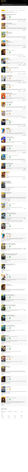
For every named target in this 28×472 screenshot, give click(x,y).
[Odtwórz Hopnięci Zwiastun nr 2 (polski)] (3, 400)
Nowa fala (7, 223)
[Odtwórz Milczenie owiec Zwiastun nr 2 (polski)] (3, 379)
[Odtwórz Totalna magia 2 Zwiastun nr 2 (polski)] (3, 287)
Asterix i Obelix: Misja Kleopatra (10, 243)
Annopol (21, 411)
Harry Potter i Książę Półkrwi (10, 315)
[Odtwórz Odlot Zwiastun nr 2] (3, 157)
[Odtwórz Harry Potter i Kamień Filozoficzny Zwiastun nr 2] (3, 216)
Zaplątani (7, 335)
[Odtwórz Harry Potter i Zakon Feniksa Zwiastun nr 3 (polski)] (3, 328)
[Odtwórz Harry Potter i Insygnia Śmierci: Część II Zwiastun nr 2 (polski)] (3, 256)
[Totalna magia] (3, 359)
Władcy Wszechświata (9, 163)
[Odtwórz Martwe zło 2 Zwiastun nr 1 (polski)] (3, 348)
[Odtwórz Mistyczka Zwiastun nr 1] (3, 369)
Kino (3, 2)
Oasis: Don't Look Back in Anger (10, 264)
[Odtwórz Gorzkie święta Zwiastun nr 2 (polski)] (3, 131)
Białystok (22, 418)
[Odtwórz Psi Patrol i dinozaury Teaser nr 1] (3, 26)
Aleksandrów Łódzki (10, 411)
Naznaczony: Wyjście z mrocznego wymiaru (12, 67)
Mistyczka (7, 366)
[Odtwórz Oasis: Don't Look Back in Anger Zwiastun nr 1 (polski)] (3, 267)
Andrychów (15, 411)
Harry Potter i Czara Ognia (10, 294)
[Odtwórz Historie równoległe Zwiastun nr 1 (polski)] (3, 113)
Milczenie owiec (8, 376)
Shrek (7, 202)
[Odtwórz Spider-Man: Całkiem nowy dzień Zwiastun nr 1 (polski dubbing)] (3, 17)
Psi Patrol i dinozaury (9, 23)
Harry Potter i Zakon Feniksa (10, 325)
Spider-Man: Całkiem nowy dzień (11, 14)
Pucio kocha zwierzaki (9, 32)
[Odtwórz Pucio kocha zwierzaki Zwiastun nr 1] (3, 35)
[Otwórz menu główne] (26, 1)
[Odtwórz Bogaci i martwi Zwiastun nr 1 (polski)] (3, 122)
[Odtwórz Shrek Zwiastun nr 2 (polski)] (3, 205)
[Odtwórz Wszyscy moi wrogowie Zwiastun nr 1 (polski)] (3, 105)
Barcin (15, 415)
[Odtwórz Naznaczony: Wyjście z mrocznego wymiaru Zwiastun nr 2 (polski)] (3, 70)
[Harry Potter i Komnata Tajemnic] (3, 308)
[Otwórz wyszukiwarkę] (22, 1)
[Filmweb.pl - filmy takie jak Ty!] (3, 1)
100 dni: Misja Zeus (9, 192)
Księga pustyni (8, 41)
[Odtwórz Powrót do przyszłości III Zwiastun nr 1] (3, 140)
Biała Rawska (9, 418)
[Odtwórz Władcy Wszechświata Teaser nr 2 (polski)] (3, 166)
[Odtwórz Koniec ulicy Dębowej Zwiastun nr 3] (3, 78)
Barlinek (21, 415)
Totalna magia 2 (8, 284)
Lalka (7, 172)
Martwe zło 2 (8, 345)
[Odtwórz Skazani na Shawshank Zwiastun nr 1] (3, 148)
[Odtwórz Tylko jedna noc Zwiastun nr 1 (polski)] (3, 87)
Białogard (15, 418)
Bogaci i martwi (8, 120)
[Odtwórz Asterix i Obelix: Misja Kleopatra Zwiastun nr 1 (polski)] (3, 246)
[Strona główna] (1, 2)
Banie (8, 415)
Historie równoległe (9, 110)
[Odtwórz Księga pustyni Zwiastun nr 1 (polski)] (3, 43)
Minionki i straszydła (9, 93)
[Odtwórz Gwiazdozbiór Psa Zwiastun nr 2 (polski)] (3, 185)
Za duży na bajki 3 (8, 386)
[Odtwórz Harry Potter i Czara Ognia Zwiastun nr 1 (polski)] (3, 297)
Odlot (7, 154)
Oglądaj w (18, 73)
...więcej (24, 19)
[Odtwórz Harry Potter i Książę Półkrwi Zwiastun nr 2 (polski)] (3, 318)
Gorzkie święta (8, 233)
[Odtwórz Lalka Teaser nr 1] (3, 175)
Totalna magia (8, 356)
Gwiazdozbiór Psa (8, 182)
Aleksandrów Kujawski (3, 411)
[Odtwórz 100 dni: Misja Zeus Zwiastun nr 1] (3, 195)
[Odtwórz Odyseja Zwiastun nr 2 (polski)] (3, 52)
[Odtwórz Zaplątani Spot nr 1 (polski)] (3, 338)
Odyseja (7, 49)
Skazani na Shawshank (9, 145)
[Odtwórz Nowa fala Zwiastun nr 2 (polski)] (3, 226)
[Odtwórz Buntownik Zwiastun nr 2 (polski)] (3, 61)
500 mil (7, 274)
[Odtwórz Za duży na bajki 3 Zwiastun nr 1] (3, 389)
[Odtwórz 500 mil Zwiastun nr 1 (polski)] (3, 277)
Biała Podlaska (2, 418)
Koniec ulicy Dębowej (9, 75)
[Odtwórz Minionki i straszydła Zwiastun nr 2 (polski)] (3, 96)
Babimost (2, 415)
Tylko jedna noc (8, 84)
